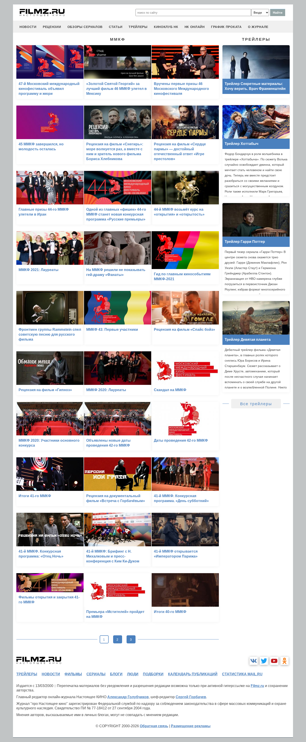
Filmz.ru (257, 686)
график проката (226, 27)
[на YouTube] (274, 661)
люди (132, 674)
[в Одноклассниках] (284, 661)
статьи (115, 27)
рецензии (52, 27)
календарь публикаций (193, 674)
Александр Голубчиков (128, 697)
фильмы (73, 674)
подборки (153, 674)
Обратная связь (154, 726)
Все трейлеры (256, 404)
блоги (116, 674)
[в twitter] (264, 661)
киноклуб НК (166, 27)
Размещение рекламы (191, 726)
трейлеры (138, 27)
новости (28, 27)
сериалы (96, 674)
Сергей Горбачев (191, 697)
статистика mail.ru (242, 674)
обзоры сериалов (85, 27)
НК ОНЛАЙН (195, 27)
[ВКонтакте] (254, 661)
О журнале (258, 27)
